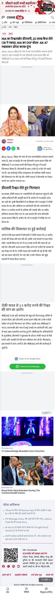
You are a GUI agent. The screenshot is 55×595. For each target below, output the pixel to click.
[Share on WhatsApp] (13, 148)
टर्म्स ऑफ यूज (36, 575)
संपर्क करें (49, 575)
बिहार (16, 27)
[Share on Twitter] (18, 148)
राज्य (10, 27)
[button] (4, 22)
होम (5, 27)
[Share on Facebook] (8, 148)
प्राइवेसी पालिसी (21, 575)
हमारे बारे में (6, 575)
